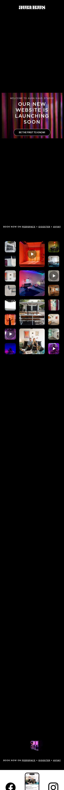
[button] (37, 747)
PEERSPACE (28, 227)
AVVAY (57, 227)
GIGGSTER (44, 227)
